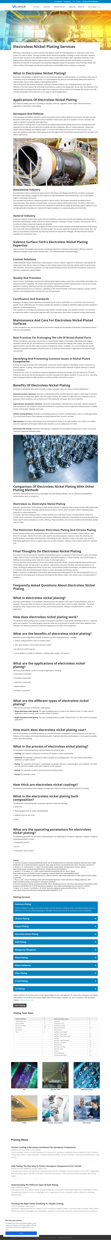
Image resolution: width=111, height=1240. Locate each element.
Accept (21, 1233)
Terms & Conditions (65, 1237)
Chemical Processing (18, 1206)
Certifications (67, 1)
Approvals (72, 7)
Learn (27, 1150)
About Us (81, 7)
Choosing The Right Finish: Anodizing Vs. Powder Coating (37, 1203)
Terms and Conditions (90, 1)
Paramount (19, 1187)
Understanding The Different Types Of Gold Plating (34, 1185)
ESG (74, 1)
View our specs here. (27, 1000)
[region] (21, 1227)
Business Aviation (17, 1168)
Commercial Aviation (18, 1150)
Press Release (58, 1)
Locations (46, 7)
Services (36, 7)
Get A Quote (92, 7)
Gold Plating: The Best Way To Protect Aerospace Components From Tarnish (46, 1166)
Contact (78, 1)
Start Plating (20, 1005)
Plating (32, 1150)
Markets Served (59, 7)
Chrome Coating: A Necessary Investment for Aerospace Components (43, 1147)
